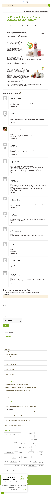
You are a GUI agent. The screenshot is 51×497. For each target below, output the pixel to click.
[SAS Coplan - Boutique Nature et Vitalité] (27, 2)
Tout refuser (5, 490)
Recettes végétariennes (10, 376)
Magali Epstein (14, 162)
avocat (24, 432)
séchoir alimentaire (32, 465)
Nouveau (20, 461)
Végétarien (13, 470)
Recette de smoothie (16, 465)
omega (30, 461)
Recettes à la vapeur (10, 359)
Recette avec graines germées (12, 354)
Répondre (13, 106)
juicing (19, 457)
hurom (14, 457)
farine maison (31, 452)
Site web (5, 310)
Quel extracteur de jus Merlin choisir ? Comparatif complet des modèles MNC (21, 393)
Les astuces (7, 346)
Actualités (24, 22)
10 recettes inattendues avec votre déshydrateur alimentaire (17, 420)
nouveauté (25, 461)
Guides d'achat (7, 344)
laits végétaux (7, 461)
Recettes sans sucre (10, 374)
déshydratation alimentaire (15, 439)
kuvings (41, 459)
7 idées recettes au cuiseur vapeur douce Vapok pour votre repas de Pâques (20, 406)
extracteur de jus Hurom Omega (10, 447)
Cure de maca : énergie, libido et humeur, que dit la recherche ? (17, 390)
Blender (30, 433)
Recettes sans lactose (10, 371)
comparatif (37, 432)
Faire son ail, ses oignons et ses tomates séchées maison (16, 384)
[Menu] (2, 2)
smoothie (6, 470)
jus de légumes (35, 457)
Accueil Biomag (24, 11)
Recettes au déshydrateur (11, 364)
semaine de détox (40, 465)
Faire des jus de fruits (23, 452)
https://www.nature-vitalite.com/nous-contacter (19, 280)
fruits (37, 452)
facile (16, 452)
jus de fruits (26, 457)
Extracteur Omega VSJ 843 (9, 452)
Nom (4, 300)
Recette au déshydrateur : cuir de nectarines (14, 425)
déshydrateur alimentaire (34, 439)
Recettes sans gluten (10, 369)
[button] (2, 493)
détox (16, 442)
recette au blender (8, 465)
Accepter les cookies (23, 490)
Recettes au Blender (10, 361)
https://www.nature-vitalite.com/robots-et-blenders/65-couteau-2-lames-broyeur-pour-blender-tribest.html (28, 250)
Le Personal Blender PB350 (13, 78)
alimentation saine (13, 435)
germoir (41, 452)
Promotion (35, 461)
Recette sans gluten (24, 465)
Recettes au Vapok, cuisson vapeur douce (14, 366)
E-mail (4, 305)
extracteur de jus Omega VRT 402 (38, 447)
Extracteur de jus (27, 443)
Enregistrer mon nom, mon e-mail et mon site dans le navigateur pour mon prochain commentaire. (18, 316)
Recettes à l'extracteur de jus (11, 356)
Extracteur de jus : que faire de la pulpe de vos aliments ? (16, 415)
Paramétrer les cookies (14, 490)
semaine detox (40, 467)
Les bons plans (7, 349)
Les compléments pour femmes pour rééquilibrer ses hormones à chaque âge (21, 397)
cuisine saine (39, 436)
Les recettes (7, 351)
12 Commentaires (31, 22)
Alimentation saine (8, 341)
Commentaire (6, 294)
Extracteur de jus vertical (37, 449)
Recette (41, 462)
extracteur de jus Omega (24, 447)
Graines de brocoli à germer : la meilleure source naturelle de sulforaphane (20, 387)
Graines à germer (42, 454)
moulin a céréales (14, 461)
